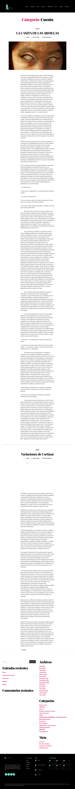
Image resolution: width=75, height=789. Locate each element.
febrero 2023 (43, 674)
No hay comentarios (46, 37)
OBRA (38, 6)
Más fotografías (52, 758)
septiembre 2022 (44, 682)
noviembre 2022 (44, 680)
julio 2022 (42, 684)
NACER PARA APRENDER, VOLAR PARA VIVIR (52, 717)
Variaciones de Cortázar (37, 454)
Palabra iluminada (44, 727)
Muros (41, 715)
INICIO (27, 6)
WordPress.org (43, 748)
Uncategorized (43, 731)
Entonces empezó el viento (47, 711)
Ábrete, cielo (43, 705)
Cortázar (24, 649)
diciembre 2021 (43, 691)
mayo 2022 (42, 688)
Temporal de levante (8, 675)
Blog (36, 758)
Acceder (41, 741)
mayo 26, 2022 (36, 458)
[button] (6, 774)
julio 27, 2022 (36, 37)
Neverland (42, 721)
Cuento (37, 28)
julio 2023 (42, 666)
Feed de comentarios (45, 746)
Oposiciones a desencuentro (47, 725)
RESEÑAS (42, 729)
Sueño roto (5, 678)
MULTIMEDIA (50, 6)
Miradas (4, 681)
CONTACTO (67, 6)
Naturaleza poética (44, 719)
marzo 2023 (42, 672)
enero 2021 (42, 695)
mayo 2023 (42, 670)
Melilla (4, 684)
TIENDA (60, 6)
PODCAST (43, 6)
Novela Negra (43, 723)
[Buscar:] (15, 662)
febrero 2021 (43, 693)
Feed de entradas (44, 744)
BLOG (56, 6)
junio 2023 (42, 668)
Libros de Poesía (44, 713)
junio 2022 (42, 686)
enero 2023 (42, 676)
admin (28, 37)
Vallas (4, 672)
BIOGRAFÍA (32, 6)
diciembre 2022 (43, 678)
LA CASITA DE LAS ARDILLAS (37, 33)
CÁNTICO (42, 707)
